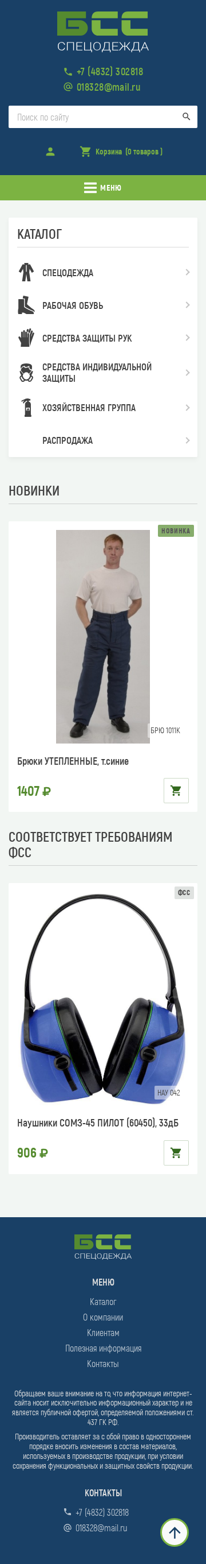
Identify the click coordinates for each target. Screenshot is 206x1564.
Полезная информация (103, 1347)
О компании (103, 1316)
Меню (110, 187)
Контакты (103, 1363)
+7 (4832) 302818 (110, 71)
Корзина (121, 155)
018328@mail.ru (108, 86)
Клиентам (103, 1332)
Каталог (103, 1301)
